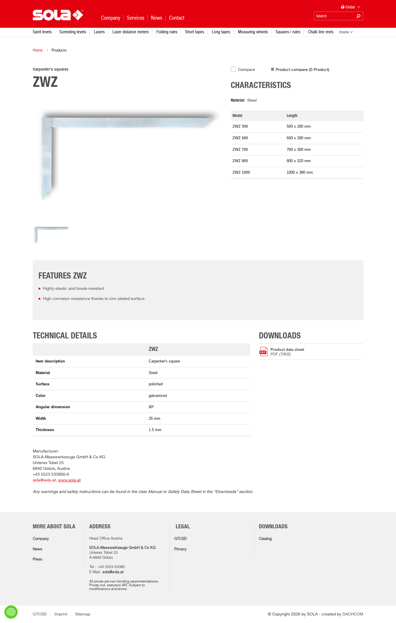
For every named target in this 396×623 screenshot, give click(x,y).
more (344, 32)
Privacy (180, 549)
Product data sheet (287, 351)
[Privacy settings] (11, 612)
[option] (127, 159)
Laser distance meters (130, 31)
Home (38, 50)
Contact (176, 18)
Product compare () (302, 70)
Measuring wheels (253, 31)
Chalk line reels (320, 31)
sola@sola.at (44, 480)
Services (135, 18)
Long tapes (221, 31)
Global (351, 7)
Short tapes (194, 31)
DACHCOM (352, 614)
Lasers (99, 31)
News (37, 549)
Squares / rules (288, 31)
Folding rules (167, 31)
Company (41, 539)
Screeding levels (72, 31)
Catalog (265, 539)
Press (37, 559)
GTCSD (180, 539)
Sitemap (82, 614)
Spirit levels (42, 31)
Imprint (61, 614)
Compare (246, 70)
